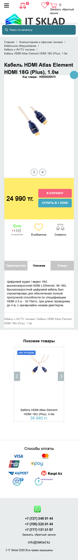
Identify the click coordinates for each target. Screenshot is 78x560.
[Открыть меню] (6, 5)
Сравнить (60, 234)
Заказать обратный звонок (62, 11)
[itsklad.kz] (35, 17)
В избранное (38, 234)
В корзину (55, 193)
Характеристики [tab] (16, 265)
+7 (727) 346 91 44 (39, 518)
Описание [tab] (39, 265)
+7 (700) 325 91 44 (39, 524)
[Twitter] (42, 172)
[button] (17, 376)
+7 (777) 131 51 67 (39, 530)
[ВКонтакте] (34, 172)
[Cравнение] (23, 5)
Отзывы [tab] (62, 265)
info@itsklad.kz (39, 542)
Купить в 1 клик (55, 203)
